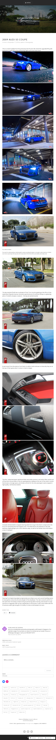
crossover (43, 691)
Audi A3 (13, 687)
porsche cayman (28, 705)
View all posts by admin (14, 634)
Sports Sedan (37, 708)
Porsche (6, 705)
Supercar (48, 708)
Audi (5, 687)
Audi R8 (22, 687)
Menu (29, 2)
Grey (5, 698)
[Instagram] (7, 681)
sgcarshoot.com (28, 18)
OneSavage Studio (29, 723)
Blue (45, 687)
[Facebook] (3, 681)
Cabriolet (14, 691)
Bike (30, 687)
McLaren (49, 698)
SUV (5, 712)
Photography (29, 42)
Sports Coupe (25, 708)
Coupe (34, 691)
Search (4, 674)
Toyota (13, 712)
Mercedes (7, 701)
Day (6, 694)
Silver (6, 708)
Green (44, 694)
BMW (6, 691)
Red (45, 705)
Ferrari (13, 694)
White (21, 712)
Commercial (25, 691)
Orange (43, 701)
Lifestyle (29, 698)
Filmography (23, 694)
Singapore (14, 708)
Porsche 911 (16, 705)
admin (22, 42)
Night (15, 701)
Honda (20, 698)
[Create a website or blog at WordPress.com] (28, 737)
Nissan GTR (33, 701)
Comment (48, 670)
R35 (38, 705)
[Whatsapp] (31, 731)
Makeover (39, 698)
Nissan (23, 701)
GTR (13, 698)
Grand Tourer (34, 694)
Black (37, 687)
